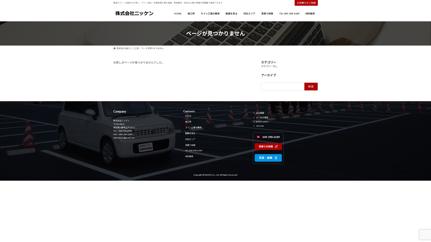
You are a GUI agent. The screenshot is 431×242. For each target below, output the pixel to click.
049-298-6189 (270, 136)
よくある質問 (262, 117)
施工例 (188, 121)
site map (260, 126)
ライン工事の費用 (193, 127)
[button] (268, 146)
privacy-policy (262, 121)
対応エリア (190, 139)
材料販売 (189, 156)
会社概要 (260, 113)
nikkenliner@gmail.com (124, 138)
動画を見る (190, 133)
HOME (188, 116)
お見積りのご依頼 (306, 2)
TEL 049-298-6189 (193, 150)
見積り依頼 (190, 145)
